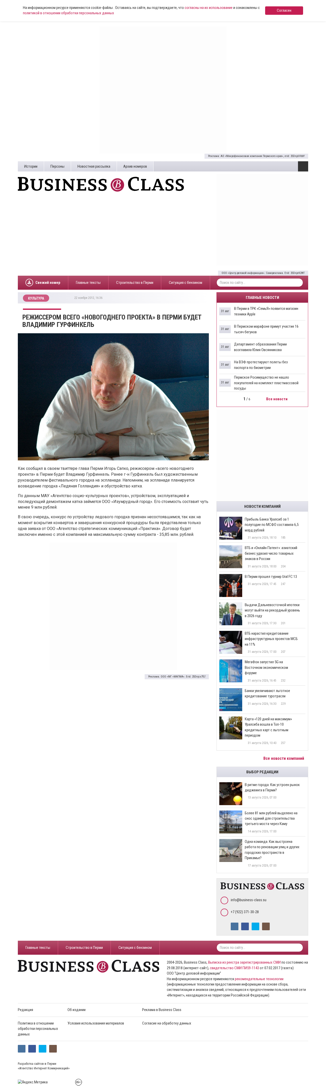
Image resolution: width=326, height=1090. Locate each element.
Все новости (277, 399)
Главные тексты (88, 282)
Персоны (57, 166)
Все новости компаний (284, 758)
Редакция (25, 1009)
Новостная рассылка (93, 166)
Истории (30, 166)
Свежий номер (47, 282)
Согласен (284, 10)
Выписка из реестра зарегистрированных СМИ (244, 962)
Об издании (76, 1009)
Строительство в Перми (134, 282)
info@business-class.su (248, 900)
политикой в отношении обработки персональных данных (68, 13)
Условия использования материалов (95, 1023)
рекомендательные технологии (259, 979)
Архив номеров (135, 166)
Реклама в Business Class (161, 1009)
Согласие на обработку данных (166, 1023)
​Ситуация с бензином (185, 282)
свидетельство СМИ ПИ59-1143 (234, 968)
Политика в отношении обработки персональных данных (38, 1028)
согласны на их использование (209, 7)
